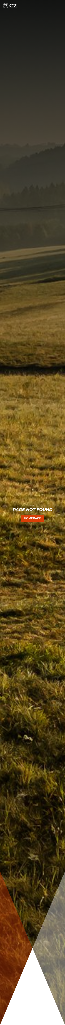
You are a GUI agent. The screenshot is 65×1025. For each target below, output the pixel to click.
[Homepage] (10, 5)
